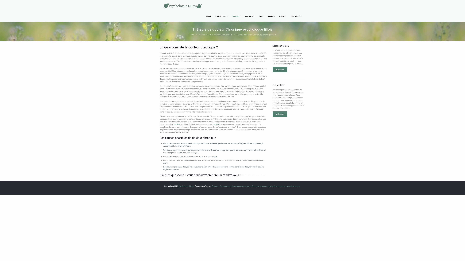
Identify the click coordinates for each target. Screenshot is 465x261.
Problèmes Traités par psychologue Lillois (215, 35)
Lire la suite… (280, 70)
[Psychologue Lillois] (182, 5)
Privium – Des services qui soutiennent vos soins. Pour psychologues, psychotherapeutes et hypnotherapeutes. (256, 186)
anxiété (177, 124)
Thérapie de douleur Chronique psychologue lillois (256, 35)
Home (191, 35)
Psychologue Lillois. (187, 186)
